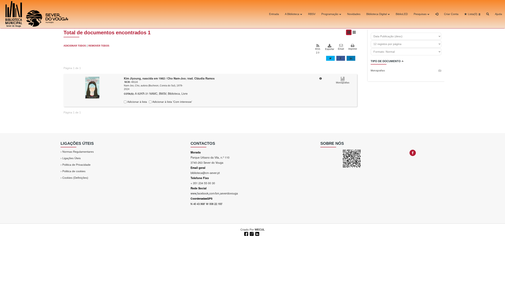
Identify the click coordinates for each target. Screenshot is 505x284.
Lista (472, 14)
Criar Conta (451, 14)
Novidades (353, 14)
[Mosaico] (354, 32)
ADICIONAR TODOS (75, 45)
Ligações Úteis (71, 158)
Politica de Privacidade (76, 164)
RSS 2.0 (317, 51)
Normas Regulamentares (78, 151)
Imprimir (352, 49)
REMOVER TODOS (98, 45)
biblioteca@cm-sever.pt (205, 173)
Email (341, 49)
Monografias (406, 70)
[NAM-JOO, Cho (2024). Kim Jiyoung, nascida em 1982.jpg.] (92, 87)
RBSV (311, 14)
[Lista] (349, 32)
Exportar (329, 49)
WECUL (260, 229)
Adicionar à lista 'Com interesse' (172, 101)
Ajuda (498, 14)
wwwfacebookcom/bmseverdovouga (214, 193)
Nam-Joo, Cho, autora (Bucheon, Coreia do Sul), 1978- (153, 85)
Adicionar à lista (136, 101)
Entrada (274, 14)
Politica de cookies (73, 171)
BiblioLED (402, 14)
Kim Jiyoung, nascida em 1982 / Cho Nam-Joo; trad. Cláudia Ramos (169, 78)
